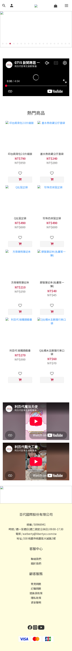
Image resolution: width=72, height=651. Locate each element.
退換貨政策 (36, 593)
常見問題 (36, 584)
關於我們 (36, 563)
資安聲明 (36, 602)
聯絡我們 (36, 559)
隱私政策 (36, 598)
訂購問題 (36, 588)
